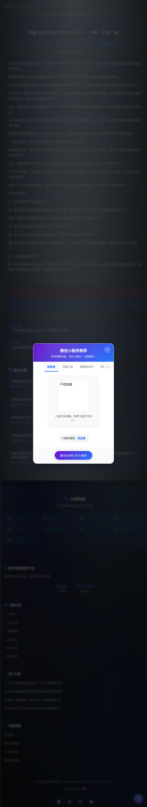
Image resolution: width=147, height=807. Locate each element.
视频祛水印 (88, 368)
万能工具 (69, 368)
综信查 (53, 368)
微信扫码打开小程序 (75, 457)
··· (110, 368)
